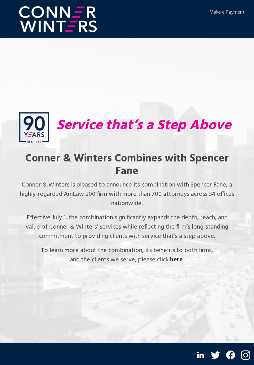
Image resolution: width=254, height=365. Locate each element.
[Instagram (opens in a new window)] (245, 355)
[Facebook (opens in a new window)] (230, 355)
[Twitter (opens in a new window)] (215, 355)
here (176, 260)
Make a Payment (227, 12)
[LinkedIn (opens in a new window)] (200, 355)
